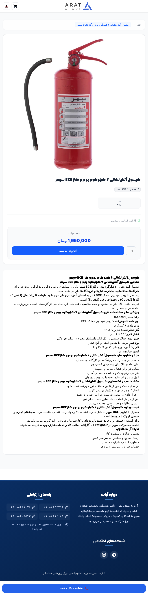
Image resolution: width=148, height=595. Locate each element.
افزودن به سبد (68, 250)
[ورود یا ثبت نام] (6, 6)
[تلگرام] (114, 555)
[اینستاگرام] (104, 555)
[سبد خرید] (15, 6)
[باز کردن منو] (141, 6)
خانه (139, 24)
